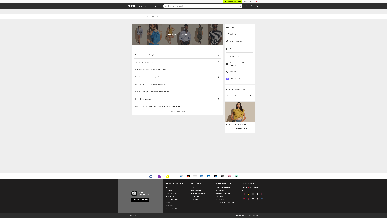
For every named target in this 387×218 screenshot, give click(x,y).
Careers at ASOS (196, 190)
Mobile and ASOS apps (223, 187)
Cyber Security (195, 199)
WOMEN (142, 6)
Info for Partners (220, 199)
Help (167, 187)
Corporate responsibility (198, 193)
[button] (244, 194)
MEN (154, 6)
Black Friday (219, 196)
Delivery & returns (171, 193)
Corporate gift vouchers (223, 193)
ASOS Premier (170, 196)
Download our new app (233, 1)
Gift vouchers (220, 190)
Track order (169, 190)
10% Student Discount (172, 199)
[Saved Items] (251, 6)
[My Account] (246, 6)
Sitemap (168, 202)
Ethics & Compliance (172, 208)
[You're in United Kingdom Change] (256, 1)
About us (193, 187)
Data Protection (170, 205)
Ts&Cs (249, 215)
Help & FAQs (248, 1)
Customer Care (139, 17)
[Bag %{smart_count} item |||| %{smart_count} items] (256, 6)
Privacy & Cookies (241, 215)
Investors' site (195, 196)
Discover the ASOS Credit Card (225, 202)
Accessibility (256, 215)
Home (129, 17)
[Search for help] (251, 95)
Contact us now (239, 129)
